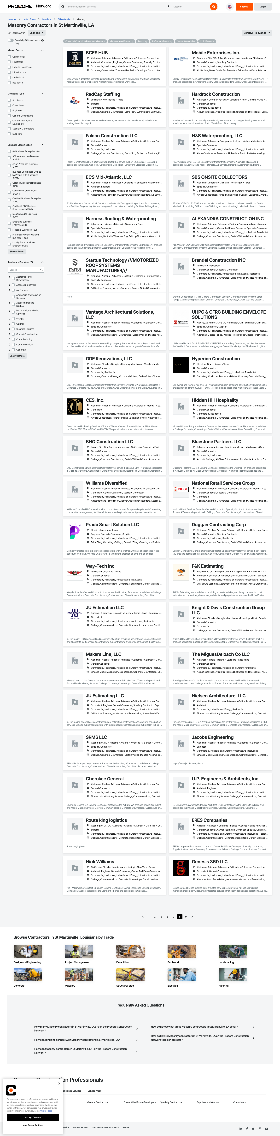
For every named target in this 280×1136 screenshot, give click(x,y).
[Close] (59, 1083)
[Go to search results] (41, 270)
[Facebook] (247, 1129)
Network (43, 6)
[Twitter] (253, 1128)
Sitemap (126, 1127)
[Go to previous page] (143, 916)
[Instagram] (259, 1128)
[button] (9, 57)
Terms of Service (80, 1127)
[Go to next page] (192, 916)
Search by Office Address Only (27, 42)
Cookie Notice (46, 1111)
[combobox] (190, 6)
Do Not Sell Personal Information (105, 1127)
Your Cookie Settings (33, 1125)
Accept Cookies (33, 1117)
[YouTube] (266, 1129)
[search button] (213, 6)
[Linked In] (240, 1128)
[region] (33, 1106)
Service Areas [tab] (94, 1090)
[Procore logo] (20, 7)
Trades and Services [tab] (71, 1090)
